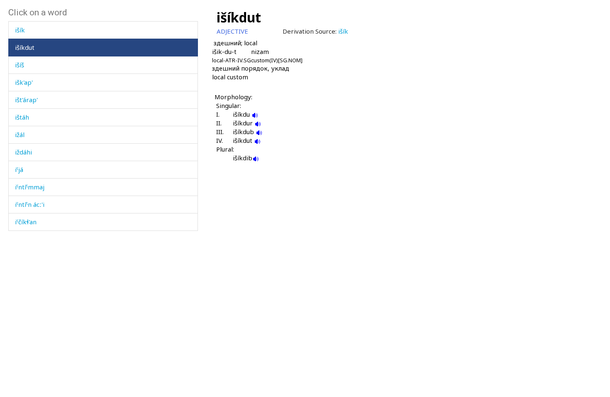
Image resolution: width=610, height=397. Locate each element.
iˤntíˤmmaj (29, 187)
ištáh (22, 117)
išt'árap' (26, 100)
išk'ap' (24, 82)
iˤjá (19, 169)
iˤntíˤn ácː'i (29, 204)
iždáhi (23, 152)
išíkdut (24, 47)
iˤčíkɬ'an (26, 222)
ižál (19, 134)
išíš (19, 65)
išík (20, 30)
